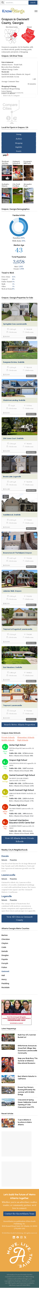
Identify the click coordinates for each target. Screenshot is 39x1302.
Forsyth (5, 963)
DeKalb (5, 951)
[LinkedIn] (14, 1237)
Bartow (5, 935)
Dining (18, 134)
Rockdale (6, 987)
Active (19, 139)
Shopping (18, 143)
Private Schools (8, 737)
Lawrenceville (8, 875)
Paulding (5, 983)
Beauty (18, 151)
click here (24, 1281)
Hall (3, 975)
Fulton (4, 967)
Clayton (5, 943)
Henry (4, 979)
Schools (4, 860)
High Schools (22, 740)
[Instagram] (21, 1237)
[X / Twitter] (25, 1237)
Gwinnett (5, 971)
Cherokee (6, 939)
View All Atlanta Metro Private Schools (19, 840)
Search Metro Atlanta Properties (19, 724)
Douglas (5, 955)
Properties (13, 860)
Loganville (7, 896)
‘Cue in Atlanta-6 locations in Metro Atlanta (25, 1122)
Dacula (5, 856)
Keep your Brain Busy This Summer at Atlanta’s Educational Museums (28, 1060)
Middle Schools (8, 740)
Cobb (4, 947)
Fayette (5, 959)
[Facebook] (17, 1237)
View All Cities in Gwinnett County (19, 918)
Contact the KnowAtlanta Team (19, 1213)
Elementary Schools (25, 737)
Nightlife (19, 147)
